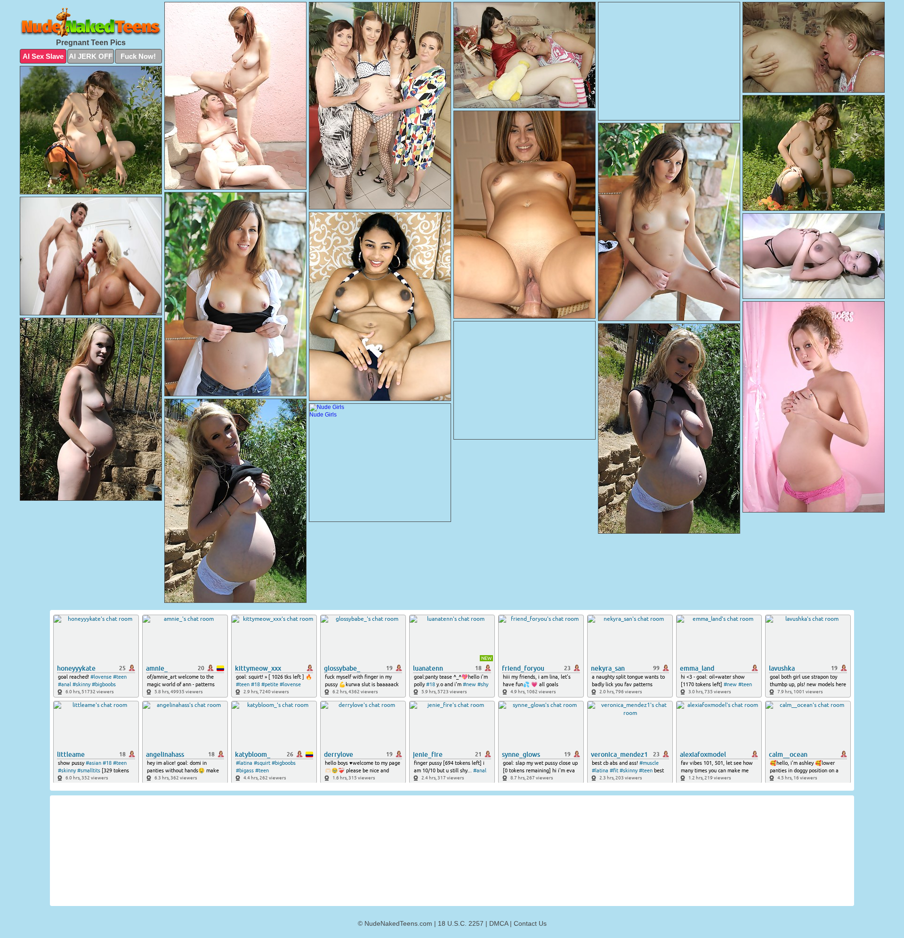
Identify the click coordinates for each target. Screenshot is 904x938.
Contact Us (530, 923)
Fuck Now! (138, 56)
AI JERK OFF (91, 56)
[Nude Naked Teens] (91, 22)
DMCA (498, 923)
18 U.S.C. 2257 (461, 923)
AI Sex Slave (43, 56)
